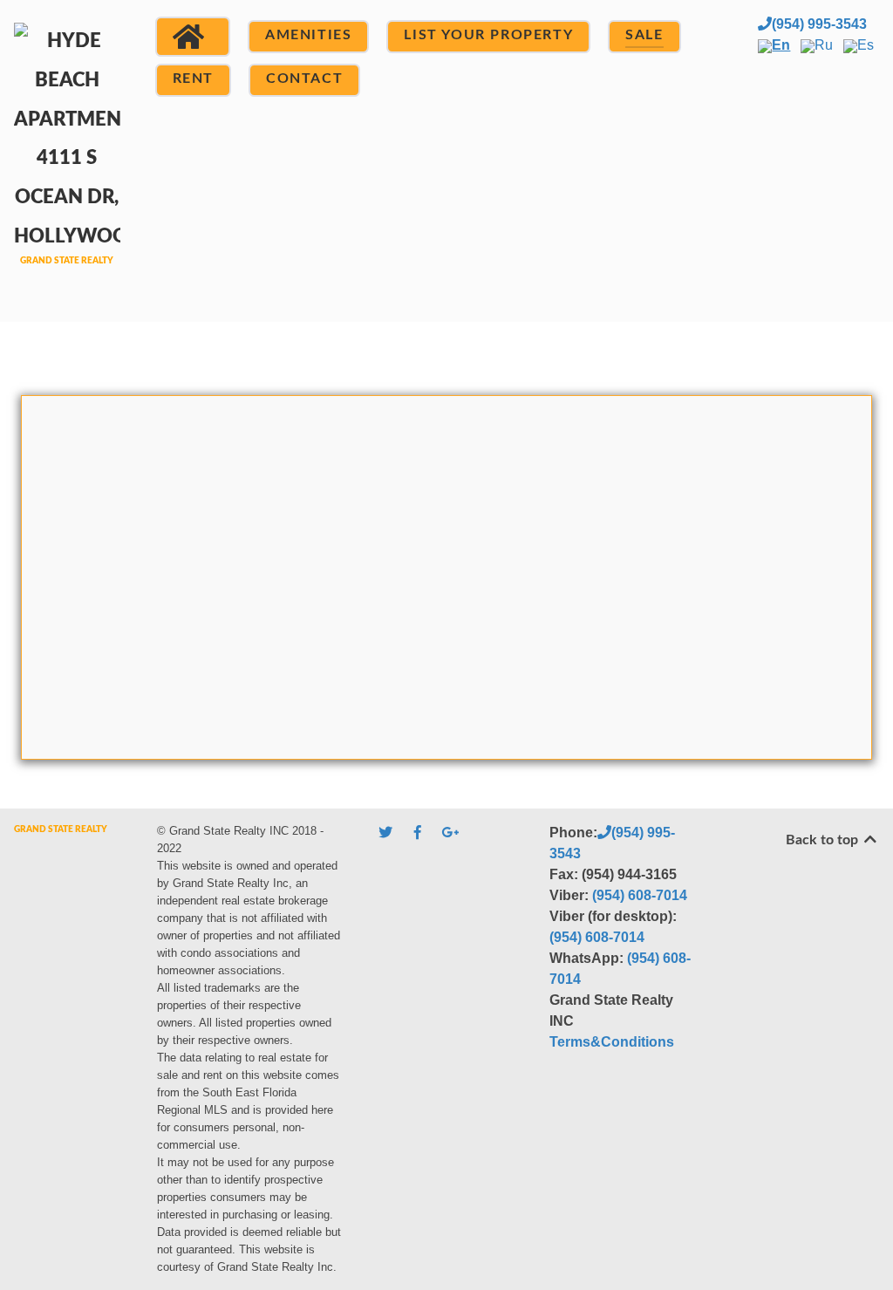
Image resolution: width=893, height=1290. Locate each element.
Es (865, 45)
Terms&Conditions (611, 1041)
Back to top (824, 840)
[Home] (193, 36)
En (781, 45)
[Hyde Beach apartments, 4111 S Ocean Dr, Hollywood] (67, 158)
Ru (824, 45)
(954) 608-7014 (639, 895)
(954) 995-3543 (819, 24)
